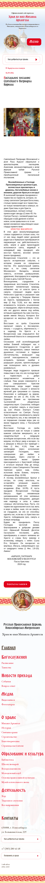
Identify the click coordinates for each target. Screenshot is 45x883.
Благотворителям (10, 741)
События (6, 681)
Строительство (9, 736)
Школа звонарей (10, 764)
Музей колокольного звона (15, 782)
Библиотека (8, 759)
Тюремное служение (12, 800)
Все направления (10, 805)
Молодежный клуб (11, 773)
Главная (9, 648)
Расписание (8, 663)
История (6, 727)
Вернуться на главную (16, 584)
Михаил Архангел (11, 723)
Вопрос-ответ (8, 685)
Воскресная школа (11, 768)
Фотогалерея (8, 704)
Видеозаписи (8, 699)
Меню (34, 42)
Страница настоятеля (12, 745)
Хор (4, 796)
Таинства (6, 667)
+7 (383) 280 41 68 (11, 848)
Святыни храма (9, 732)
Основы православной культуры (18, 777)
